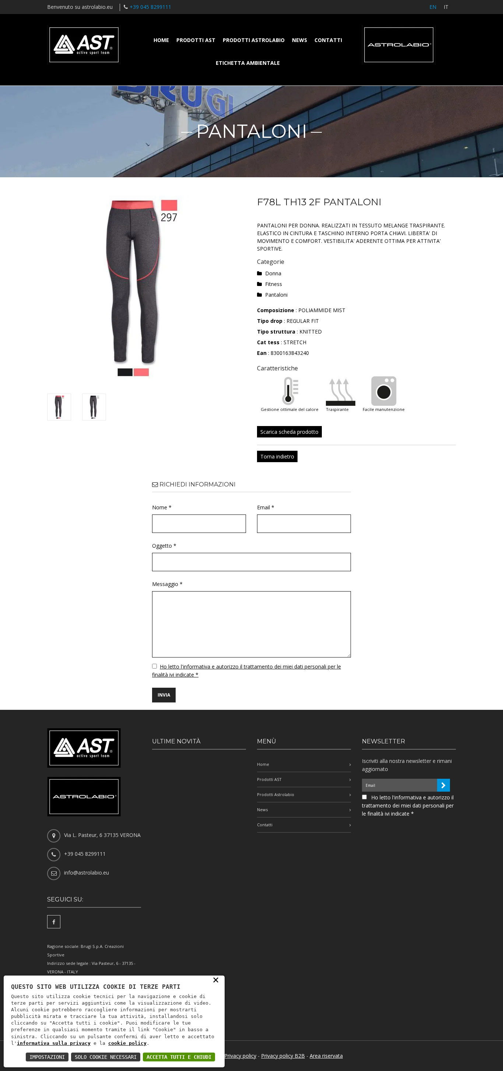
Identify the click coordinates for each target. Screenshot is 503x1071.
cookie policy (127, 1043)
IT (446, 6)
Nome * (162, 507)
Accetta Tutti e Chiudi (179, 1057)
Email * (265, 507)
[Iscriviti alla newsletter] (443, 785)
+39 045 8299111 (150, 6)
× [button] (215, 980)
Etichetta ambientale (248, 62)
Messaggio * (167, 583)
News (299, 39)
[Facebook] (53, 921)
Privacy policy (240, 1055)
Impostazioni (47, 1057)
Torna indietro (277, 456)
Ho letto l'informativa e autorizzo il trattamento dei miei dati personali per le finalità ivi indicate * (408, 805)
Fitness (273, 283)
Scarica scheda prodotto (289, 431)
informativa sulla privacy (54, 1043)
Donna (273, 273)
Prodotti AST (195, 39)
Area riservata (326, 1055)
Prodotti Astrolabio (254, 39)
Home (161, 39)
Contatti (328, 39)
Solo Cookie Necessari (106, 1057)
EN (432, 6)
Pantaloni (276, 294)
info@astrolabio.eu (86, 872)
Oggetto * (164, 545)
